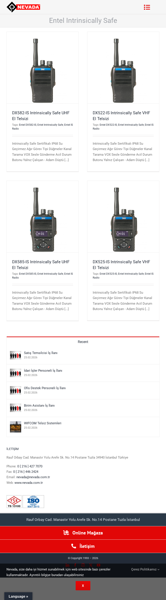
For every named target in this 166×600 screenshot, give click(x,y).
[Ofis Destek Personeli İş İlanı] (15, 389)
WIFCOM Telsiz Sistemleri (42, 423)
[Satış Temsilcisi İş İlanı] (15, 354)
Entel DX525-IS (108, 273)
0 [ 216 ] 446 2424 (25, 472)
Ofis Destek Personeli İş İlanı (45, 388)
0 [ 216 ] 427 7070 (29, 466)
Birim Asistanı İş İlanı (39, 405)
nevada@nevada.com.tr (33, 477)
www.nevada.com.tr (28, 483)
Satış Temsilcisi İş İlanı (40, 353)
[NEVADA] (23, 3)
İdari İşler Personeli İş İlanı (43, 371)
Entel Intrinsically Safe (50, 124)
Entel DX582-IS (27, 124)
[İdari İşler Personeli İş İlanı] (15, 371)
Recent (83, 342)
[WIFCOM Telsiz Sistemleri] (15, 424)
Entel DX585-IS (27, 273)
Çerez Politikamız (144, 569)
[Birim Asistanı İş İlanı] (15, 406)
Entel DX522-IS (108, 124)
